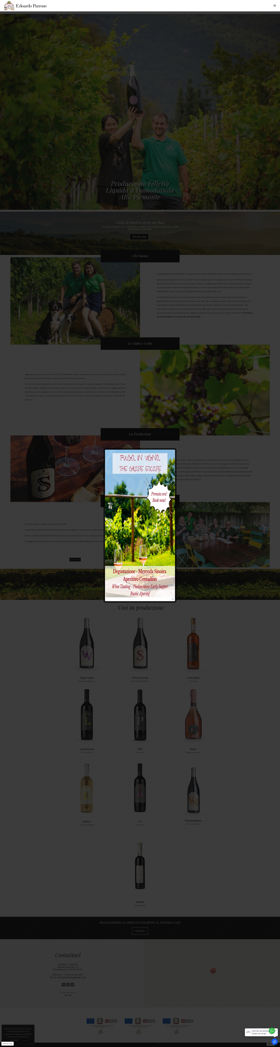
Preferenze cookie (7, 1043)
